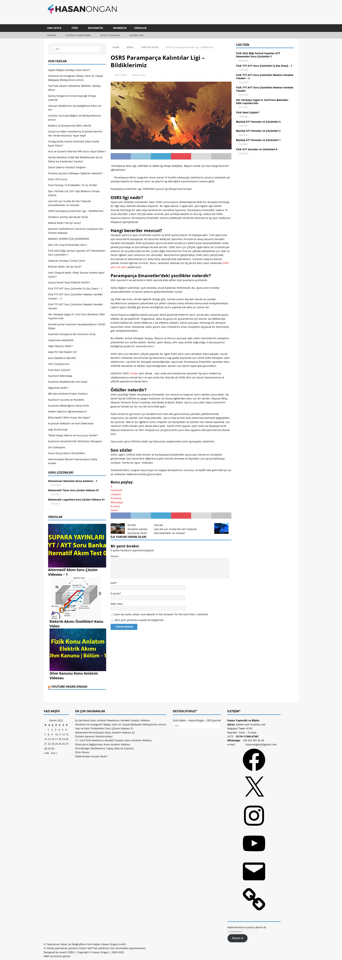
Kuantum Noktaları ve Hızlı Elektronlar (71, 423)
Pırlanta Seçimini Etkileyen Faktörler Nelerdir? (75, 173)
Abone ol (237, 938)
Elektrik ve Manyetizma (78, 35)
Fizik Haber (179, 720)
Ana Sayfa (54, 28)
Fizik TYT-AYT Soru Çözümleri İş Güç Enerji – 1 (75, 288)
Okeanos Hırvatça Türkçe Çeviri (66, 260)
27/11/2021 (243, 107)
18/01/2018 (56, 485)
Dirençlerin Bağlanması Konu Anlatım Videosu (102, 744)
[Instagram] (254, 828)
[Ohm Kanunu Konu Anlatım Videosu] (78, 669)
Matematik (95, 28)
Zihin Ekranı (82, 752)
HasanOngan (196, 720)
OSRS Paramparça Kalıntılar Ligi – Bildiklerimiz (75, 211)
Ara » (54, 753)
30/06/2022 (243, 60)
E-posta (115, 593)
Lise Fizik (242, 45)
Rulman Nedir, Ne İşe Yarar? (65, 266)
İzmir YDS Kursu (57, 179)
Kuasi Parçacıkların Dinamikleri (66, 453)
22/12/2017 (56, 494)
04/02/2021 (243, 153)
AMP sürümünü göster (57, 956)
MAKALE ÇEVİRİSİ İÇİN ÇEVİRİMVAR (68, 238)
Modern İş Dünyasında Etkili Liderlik (69, 125)
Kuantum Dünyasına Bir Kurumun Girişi (72, 334)
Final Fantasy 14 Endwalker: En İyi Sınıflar (72, 185)
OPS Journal (214, 720)
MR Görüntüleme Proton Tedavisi (68, 393)
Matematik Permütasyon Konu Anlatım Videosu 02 (105, 732)
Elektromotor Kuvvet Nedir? (91, 756)
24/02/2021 (243, 135)
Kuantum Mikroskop (60, 376)
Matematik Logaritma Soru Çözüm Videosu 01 (76, 499)
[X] (254, 800)
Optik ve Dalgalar (110, 35)
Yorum (114, 556)
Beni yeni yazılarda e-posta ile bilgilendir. (139, 620)
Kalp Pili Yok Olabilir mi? (62, 352)
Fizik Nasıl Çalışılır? (59, 370)
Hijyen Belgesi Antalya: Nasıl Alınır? (69, 70)
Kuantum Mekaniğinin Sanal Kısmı (68, 405)
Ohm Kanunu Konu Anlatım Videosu (74, 675)
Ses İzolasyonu (57, 447)
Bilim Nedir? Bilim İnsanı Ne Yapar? (69, 417)
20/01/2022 (243, 94)
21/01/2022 (243, 69)
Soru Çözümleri (60, 472)
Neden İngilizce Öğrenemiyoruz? (67, 411)
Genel (130, 47)
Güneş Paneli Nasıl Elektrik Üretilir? (69, 282)
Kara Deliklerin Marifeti (62, 358)
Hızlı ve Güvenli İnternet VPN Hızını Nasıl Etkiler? (77, 151)
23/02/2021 (243, 144)
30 (52, 748)
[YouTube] (254, 856)
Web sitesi (117, 603)
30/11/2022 (121, 75)
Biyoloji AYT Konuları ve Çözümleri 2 (258, 130)
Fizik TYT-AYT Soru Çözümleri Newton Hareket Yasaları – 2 (264, 76)
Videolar (140, 28)
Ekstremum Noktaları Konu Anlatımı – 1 (72, 481)
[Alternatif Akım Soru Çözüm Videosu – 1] (77, 565)
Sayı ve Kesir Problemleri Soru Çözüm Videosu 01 (104, 728)
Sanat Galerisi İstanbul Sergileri (67, 167)
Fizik (75, 28)
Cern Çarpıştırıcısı (58, 364)
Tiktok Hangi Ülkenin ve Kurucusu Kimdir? (73, 435)
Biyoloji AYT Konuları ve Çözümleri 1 (258, 140)
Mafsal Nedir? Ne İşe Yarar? (64, 223)
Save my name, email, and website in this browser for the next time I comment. (161, 614)
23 (52, 743)
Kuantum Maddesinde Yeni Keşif (67, 381)
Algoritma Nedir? (58, 387)
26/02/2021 (243, 125)
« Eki (46, 753)
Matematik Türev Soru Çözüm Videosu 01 (73, 490)
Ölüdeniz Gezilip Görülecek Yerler (68, 217)
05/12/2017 (56, 503)
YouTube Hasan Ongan (69, 687)
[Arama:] (77, 49)
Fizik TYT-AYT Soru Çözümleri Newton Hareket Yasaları (264, 89)
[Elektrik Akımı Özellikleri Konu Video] (78, 617)
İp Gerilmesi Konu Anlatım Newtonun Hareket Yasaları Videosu (112, 720)
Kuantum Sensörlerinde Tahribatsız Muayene (75, 441)
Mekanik (51, 35)
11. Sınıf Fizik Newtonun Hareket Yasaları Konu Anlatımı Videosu (113, 740)
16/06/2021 (243, 116)
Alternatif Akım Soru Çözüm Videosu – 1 (73, 572)
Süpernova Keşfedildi (61, 340)
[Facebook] (254, 772)
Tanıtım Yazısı (139, 75)
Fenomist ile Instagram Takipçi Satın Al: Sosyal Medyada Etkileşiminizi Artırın (120, 724)
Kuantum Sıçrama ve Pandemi (66, 399)
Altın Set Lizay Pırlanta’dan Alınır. (67, 245)
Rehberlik (120, 28)
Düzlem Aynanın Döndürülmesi (94, 736)
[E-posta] (254, 883)
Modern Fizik (136, 35)
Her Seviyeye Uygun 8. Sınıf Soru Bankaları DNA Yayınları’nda (262, 101)
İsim (113, 583)
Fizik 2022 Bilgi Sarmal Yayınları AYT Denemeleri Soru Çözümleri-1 (258, 55)
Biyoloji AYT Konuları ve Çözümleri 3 (258, 121)
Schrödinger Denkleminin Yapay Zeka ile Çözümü (104, 748)
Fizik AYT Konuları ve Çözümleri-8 (256, 149)
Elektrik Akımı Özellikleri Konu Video (76, 623)
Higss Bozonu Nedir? (60, 346)
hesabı (134, 373)
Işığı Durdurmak (57, 429)
